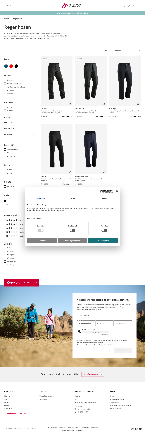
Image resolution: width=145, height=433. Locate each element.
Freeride (10, 251)
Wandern (10, 258)
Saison (7, 165)
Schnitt (7, 181)
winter (9, 173)
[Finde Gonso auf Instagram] (132, 428)
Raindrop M (78, 109)
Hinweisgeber (95, 428)
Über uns (7, 396)
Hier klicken (95, 332)
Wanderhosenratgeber (46, 396)
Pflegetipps (43, 399)
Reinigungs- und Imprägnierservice (121, 405)
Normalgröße (9, 128)
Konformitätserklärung (68, 430)
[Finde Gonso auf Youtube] (140, 428)
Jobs (5, 399)
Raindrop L (44, 109)
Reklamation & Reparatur (118, 399)
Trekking (10, 265)
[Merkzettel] (128, 5)
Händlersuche (114, 402)
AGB (125, 340)
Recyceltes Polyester (14, 83)
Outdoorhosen (12, 149)
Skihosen (10, 153)
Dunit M (111, 109)
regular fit (10, 186)
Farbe (6, 59)
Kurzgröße (8, 122)
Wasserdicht (11, 90)
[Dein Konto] (133, 5)
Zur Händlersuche (91, 374)
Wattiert (10, 94)
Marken (6, 402)
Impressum (54, 428)
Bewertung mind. (12, 215)
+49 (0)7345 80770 (82, 412)
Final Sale (78, 13)
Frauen (9, 107)
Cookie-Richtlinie (84, 428)
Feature (7, 75)
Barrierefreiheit (80, 430)
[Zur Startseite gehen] (72, 5)
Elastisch (10, 80)
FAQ (76, 399)
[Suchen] (123, 5)
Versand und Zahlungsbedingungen (86, 402)
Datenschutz (61, 428)
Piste (9, 248)
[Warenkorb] (138, 5)
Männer (10, 110)
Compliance (8, 408)
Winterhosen (11, 156)
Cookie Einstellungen (72, 428)
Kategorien (9, 144)
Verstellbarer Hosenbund (16, 87)
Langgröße (8, 134)
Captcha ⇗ (105, 334)
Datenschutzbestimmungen (94, 340)
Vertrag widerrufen (14, 413)
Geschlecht (9, 102)
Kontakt (77, 396)
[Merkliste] (69, 104)
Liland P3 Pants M (80, 176)
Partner (6, 405)
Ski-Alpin (10, 255)
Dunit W (43, 176)
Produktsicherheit (116, 408)
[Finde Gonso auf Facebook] (136, 428)
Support (112, 396)
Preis (6, 195)
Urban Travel (11, 261)
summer (10, 170)
